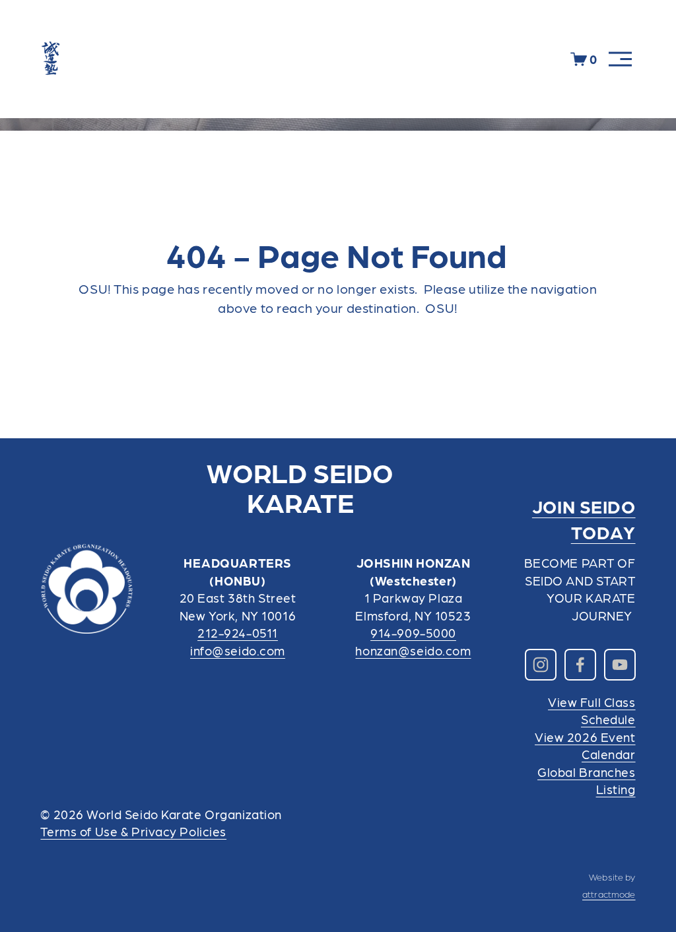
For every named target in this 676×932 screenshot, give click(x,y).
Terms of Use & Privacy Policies (133, 831)
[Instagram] (541, 665)
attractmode (609, 893)
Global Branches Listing (586, 780)
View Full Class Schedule (592, 710)
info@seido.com (237, 650)
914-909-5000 (413, 632)
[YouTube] (620, 665)
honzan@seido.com (413, 650)
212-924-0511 (237, 632)
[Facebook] (580, 665)
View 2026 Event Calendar (585, 745)
